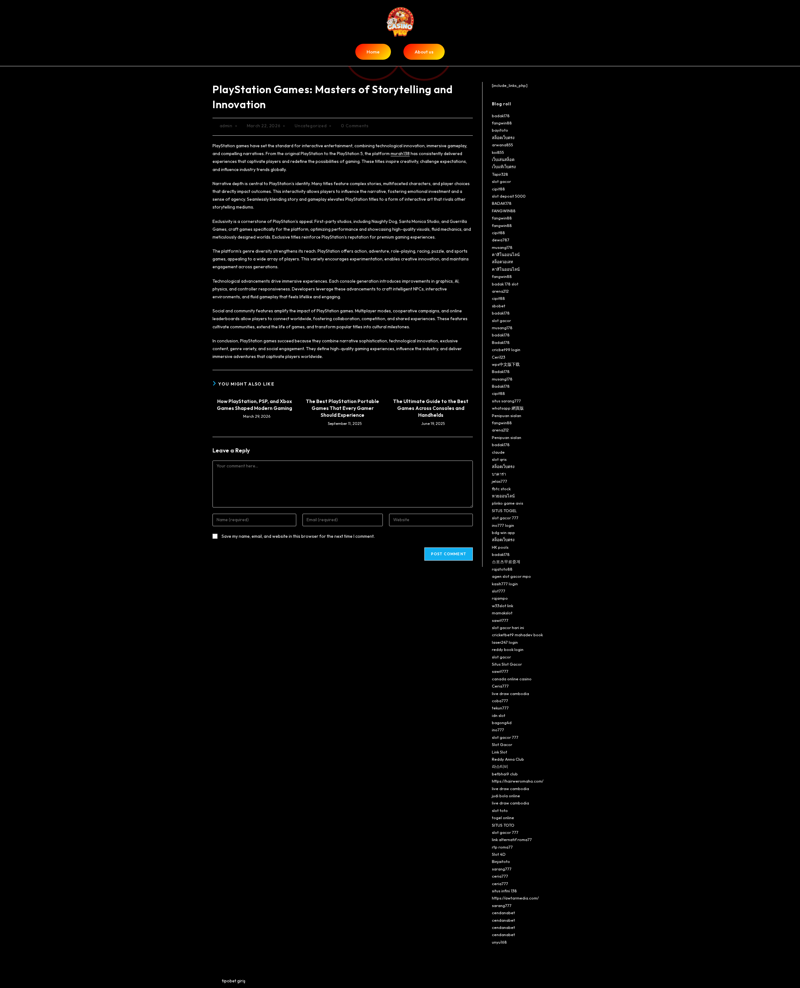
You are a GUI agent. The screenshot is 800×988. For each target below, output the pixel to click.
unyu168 (499, 942)
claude (498, 452)
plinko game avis (507, 503)
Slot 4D (499, 854)
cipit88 (498, 188)
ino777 (498, 729)
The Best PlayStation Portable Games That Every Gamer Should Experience (342, 408)
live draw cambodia (510, 693)
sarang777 (502, 868)
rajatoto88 (502, 569)
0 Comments (354, 126)
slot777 (498, 590)
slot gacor (501, 181)
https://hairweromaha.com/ (517, 781)
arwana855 (502, 144)
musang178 (502, 247)
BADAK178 (502, 203)
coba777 (500, 700)
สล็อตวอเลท (502, 261)
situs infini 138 (504, 890)
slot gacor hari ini (508, 627)
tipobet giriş (233, 981)
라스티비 (500, 766)
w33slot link (502, 605)
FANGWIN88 (504, 210)
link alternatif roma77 (512, 839)
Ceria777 (500, 685)
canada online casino (512, 678)
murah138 (400, 153)
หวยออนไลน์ (503, 495)
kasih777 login (505, 583)
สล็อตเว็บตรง (503, 137)
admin (226, 126)
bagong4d (502, 722)
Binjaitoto (501, 861)
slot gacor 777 (505, 517)
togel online (503, 817)
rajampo (500, 598)
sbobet (498, 305)
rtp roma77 (502, 846)
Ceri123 (498, 357)
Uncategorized (311, 126)
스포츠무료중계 (506, 561)
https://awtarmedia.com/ (515, 897)
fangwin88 (502, 122)
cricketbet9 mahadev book (517, 634)
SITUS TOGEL (504, 510)
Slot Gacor (502, 744)
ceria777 (500, 876)
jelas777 (499, 481)
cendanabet (503, 912)
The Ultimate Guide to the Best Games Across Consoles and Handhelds (430, 408)
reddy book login (507, 649)
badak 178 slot (505, 283)
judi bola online (506, 795)
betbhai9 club (505, 773)
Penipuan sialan (506, 415)
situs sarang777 (506, 400)
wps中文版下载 (506, 364)
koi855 (498, 152)
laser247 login (505, 642)
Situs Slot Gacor (507, 664)
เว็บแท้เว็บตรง (504, 166)
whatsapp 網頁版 (508, 408)
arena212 (500, 291)
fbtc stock (501, 488)
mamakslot (502, 612)
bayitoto (500, 130)
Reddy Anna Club (508, 759)
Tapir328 (500, 174)
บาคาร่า (499, 473)
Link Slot (499, 751)
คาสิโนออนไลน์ (506, 254)
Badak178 (501, 342)
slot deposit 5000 (509, 196)
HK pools (500, 547)
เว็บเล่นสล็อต (503, 159)
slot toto (500, 810)
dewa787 (500, 239)
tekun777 (500, 707)
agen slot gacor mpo (511, 576)
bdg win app (503, 532)
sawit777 (500, 620)
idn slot (498, 715)
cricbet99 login (506, 349)
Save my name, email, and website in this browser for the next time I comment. (298, 536)
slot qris (499, 459)
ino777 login (503, 525)
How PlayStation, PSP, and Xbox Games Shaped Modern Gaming (254, 404)
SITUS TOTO (503, 825)
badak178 (501, 115)
